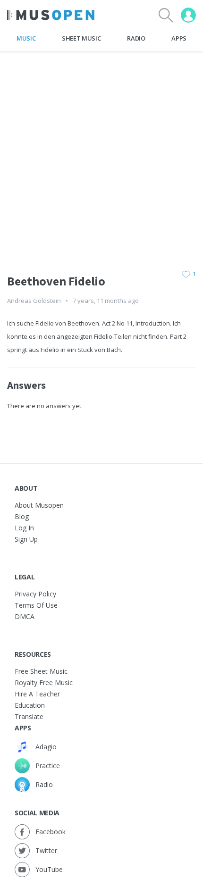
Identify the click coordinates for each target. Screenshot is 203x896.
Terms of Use (36, 605)
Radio (136, 38)
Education (30, 705)
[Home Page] (50, 15)
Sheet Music (81, 38)
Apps (178, 38)
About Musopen (39, 505)
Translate (29, 716)
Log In (24, 527)
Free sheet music (41, 671)
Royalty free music (44, 682)
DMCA (24, 616)
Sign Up (26, 539)
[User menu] (188, 15)
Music (26, 38)
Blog (22, 516)
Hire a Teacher (37, 693)
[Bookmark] (186, 274)
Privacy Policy (35, 593)
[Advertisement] (101, 152)
